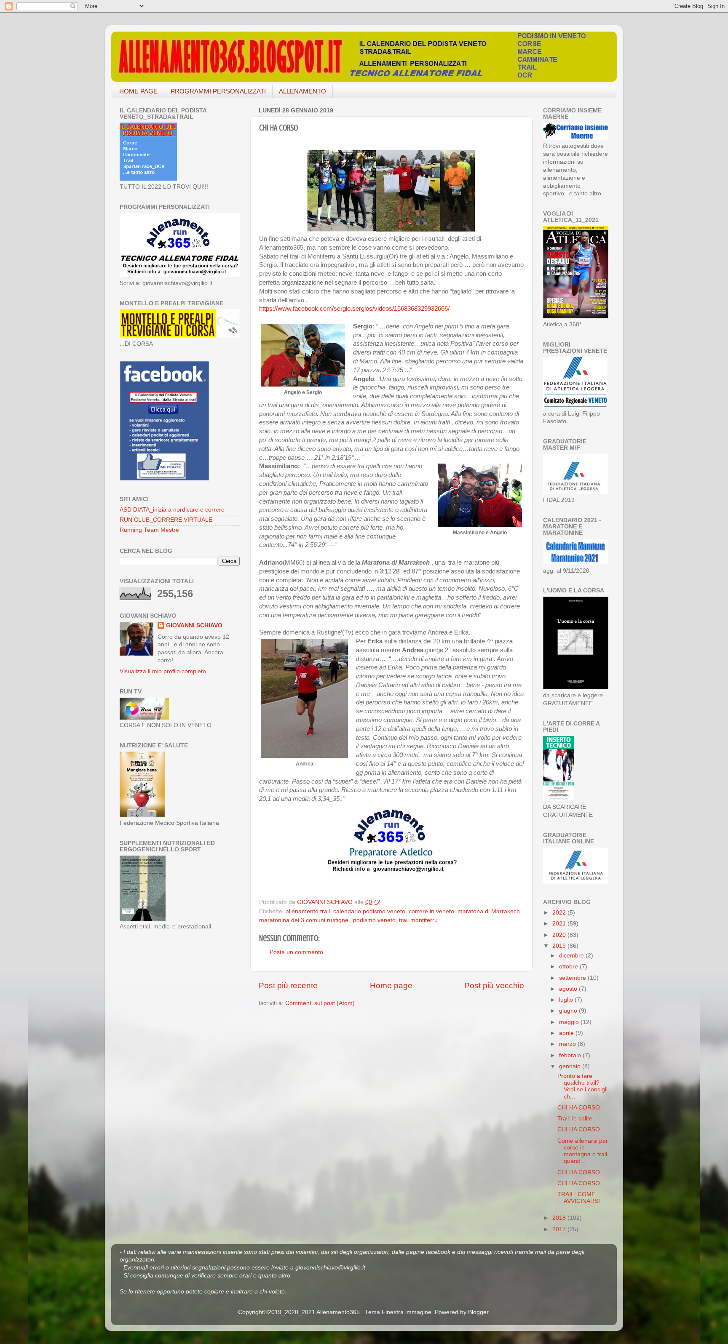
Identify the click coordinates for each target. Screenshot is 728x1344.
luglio (567, 1000)
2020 (559, 935)
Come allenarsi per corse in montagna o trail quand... (582, 1151)
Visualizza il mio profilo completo (163, 671)
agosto (569, 989)
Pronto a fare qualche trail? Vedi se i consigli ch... (582, 1086)
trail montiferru (418, 920)
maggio (570, 1022)
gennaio (570, 1066)
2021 (559, 923)
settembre (573, 978)
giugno (569, 1011)
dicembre (572, 955)
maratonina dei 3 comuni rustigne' (304, 920)
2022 (559, 912)
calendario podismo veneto (369, 911)
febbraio (571, 1055)
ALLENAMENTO (302, 91)
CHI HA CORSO (578, 1107)
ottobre (569, 966)
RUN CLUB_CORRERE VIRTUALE (166, 520)
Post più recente (288, 985)
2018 (559, 1218)
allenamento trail (308, 911)
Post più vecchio (494, 985)
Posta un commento (296, 952)
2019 (559, 946)
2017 (559, 1229)
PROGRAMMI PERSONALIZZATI (218, 91)
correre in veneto (431, 911)
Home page (391, 985)
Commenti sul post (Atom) (320, 1003)
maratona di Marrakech (489, 911)
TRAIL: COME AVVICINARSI (578, 1197)
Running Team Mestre (149, 530)
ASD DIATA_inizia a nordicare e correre (172, 510)
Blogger (478, 1312)
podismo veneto (374, 920)
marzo (568, 1044)
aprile (567, 1033)
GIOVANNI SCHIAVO (194, 625)
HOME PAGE (138, 91)
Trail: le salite (574, 1118)
